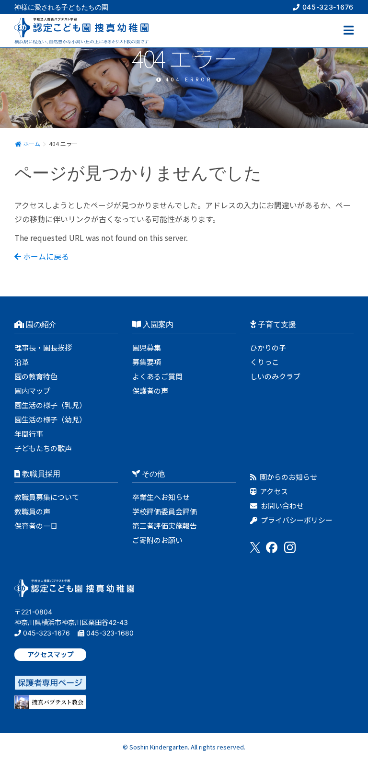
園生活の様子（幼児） (50, 419)
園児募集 (146, 347)
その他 (152, 473)
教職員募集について (46, 497)
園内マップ (32, 391)
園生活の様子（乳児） (50, 405)
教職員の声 (32, 511)
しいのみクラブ (275, 376)
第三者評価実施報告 (164, 526)
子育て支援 (276, 324)
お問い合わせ (281, 505)
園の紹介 (40, 324)
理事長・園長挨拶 (43, 347)
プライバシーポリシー (296, 520)
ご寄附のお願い (157, 540)
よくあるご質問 (157, 376)
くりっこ (264, 362)
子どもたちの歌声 (43, 448)
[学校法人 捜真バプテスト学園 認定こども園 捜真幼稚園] (74, 591)
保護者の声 (150, 391)
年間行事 (28, 434)
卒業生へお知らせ (161, 497)
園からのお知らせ (287, 477)
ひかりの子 (268, 347)
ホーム (31, 143)
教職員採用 (40, 473)
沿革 (21, 362)
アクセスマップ (50, 654)
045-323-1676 (327, 7)
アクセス (273, 491)
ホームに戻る (45, 256)
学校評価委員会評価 (164, 511)
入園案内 (157, 324)
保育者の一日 (36, 526)
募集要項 (146, 362)
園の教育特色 (36, 376)
